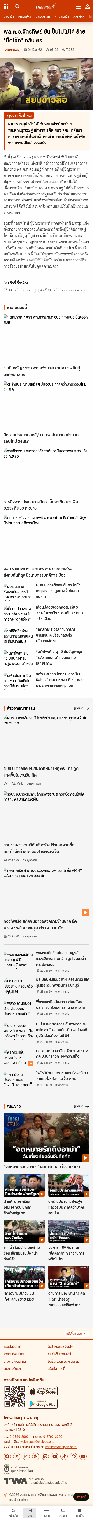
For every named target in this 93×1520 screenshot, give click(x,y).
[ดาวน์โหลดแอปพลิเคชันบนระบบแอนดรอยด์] (43, 1403)
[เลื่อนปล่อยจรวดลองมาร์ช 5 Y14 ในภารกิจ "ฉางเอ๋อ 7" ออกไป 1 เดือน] (18, 614)
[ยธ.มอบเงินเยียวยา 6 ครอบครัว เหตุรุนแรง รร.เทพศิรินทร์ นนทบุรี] (18, 986)
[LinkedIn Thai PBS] (83, 1456)
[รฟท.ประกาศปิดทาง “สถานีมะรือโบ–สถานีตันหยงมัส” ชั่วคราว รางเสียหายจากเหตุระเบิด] (18, 681)
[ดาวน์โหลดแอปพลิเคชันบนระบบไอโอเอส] (43, 1391)
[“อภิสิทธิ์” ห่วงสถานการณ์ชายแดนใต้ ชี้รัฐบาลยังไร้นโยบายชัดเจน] (18, 636)
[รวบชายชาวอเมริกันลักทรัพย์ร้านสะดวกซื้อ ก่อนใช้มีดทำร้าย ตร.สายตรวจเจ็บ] (46, 815)
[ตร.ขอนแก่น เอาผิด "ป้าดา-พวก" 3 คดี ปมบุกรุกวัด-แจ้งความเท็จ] (18, 1058)
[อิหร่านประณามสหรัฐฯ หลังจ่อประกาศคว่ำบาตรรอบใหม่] (68, 1185)
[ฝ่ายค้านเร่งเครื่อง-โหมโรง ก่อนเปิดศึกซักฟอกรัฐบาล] (24, 1185)
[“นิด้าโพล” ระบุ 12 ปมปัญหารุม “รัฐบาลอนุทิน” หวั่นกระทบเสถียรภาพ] (18, 658)
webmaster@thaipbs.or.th (38, 1441)
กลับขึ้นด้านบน (74, 1333)
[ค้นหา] (16, 6)
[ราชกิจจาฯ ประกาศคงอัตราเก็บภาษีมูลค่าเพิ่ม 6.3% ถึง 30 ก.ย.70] (46, 472)
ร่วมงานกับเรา (12, 1368)
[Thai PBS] (46, 6)
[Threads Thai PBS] (35, 1456)
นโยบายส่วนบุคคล (15, 1361)
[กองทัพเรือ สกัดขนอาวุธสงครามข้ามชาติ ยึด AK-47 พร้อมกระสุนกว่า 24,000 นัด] (46, 892)
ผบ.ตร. (27, 290)
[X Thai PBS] (16, 1456)
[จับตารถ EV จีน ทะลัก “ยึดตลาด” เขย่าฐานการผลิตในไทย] (68, 1231)
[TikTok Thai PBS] (64, 1456)
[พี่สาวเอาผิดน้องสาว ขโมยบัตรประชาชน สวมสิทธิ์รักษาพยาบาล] (18, 1009)
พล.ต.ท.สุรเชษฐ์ (71, 290)
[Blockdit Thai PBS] (73, 1456)
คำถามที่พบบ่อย (14, 1354)
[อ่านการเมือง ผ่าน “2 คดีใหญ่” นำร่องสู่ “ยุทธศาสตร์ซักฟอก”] (68, 1277)
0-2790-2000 (19, 1436)
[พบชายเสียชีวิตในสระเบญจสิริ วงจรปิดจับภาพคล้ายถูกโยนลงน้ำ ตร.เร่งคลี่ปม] (18, 960)
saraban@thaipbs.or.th (61, 1446)
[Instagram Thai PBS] (26, 1456)
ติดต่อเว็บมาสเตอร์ (59, 1354)
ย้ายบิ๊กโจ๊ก (46, 290)
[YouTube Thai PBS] (54, 1456)
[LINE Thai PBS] (45, 1456)
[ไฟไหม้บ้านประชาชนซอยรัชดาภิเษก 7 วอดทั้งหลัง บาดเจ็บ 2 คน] (18, 1080)
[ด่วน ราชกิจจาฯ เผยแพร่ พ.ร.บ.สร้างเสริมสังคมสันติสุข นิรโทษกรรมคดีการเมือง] (46, 539)
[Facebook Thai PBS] (7, 1456)
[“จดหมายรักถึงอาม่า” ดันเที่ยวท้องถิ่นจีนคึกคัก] (46, 1137)
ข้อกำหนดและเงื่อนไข (60, 1346)
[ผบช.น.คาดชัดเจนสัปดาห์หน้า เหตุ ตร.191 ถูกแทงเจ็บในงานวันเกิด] (18, 592)
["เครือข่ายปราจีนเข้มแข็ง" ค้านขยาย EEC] (24, 1277)
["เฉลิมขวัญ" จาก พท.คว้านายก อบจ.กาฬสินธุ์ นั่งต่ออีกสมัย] (46, 338)
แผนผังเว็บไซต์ (12, 1346)
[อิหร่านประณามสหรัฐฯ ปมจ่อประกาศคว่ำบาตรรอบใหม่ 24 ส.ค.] (46, 405)
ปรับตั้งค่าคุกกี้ (56, 1368)
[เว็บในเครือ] (5, 6)
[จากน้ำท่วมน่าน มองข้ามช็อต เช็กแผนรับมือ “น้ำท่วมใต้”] (24, 1231)
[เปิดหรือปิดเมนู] (78, 6)
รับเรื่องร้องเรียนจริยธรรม (63, 1361)
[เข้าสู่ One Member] (87, 6)
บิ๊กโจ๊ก (9, 290)
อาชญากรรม (12, 50)
